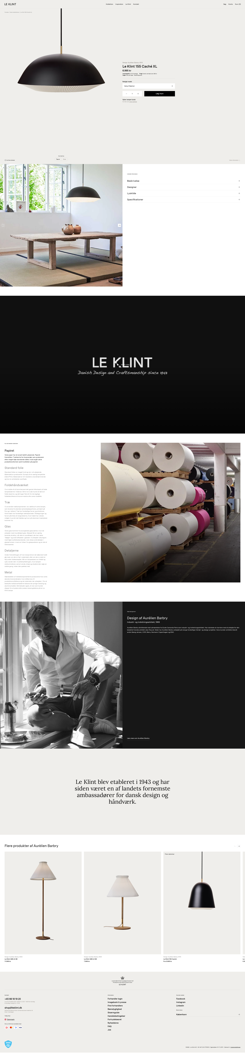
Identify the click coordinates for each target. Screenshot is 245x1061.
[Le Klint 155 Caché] (201, 907)
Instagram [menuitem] (180, 1002)
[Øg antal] (138, 93)
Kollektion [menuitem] (109, 4)
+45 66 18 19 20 (13, 999)
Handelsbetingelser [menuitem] (116, 1016)
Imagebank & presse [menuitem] (117, 1002)
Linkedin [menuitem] (180, 1006)
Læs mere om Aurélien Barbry (138, 738)
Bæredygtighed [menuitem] (115, 1009)
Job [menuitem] (109, 1030)
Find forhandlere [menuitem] (115, 1006)
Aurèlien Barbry (133, 62)
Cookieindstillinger (235, 1047)
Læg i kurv (159, 94)
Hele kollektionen (14, 12)
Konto (230, 4)
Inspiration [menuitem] (119, 4)
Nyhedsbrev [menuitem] (113, 1023)
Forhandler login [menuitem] (115, 999)
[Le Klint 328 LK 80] (43, 907)
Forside (7, 12)
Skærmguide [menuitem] (113, 1012)
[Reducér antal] (126, 93)
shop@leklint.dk (13, 1007)
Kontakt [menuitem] (136, 4)
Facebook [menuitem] (180, 999)
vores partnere (133, 101)
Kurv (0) (238, 4)
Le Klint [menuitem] (128, 4)
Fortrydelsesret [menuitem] (115, 1019)
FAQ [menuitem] (109, 1026)
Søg (224, 4)
